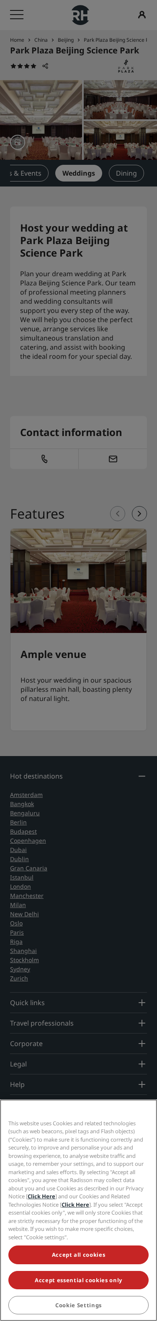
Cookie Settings (78, 1305)
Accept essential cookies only (78, 1280)
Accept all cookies (79, 1254)
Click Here (41, 1196)
